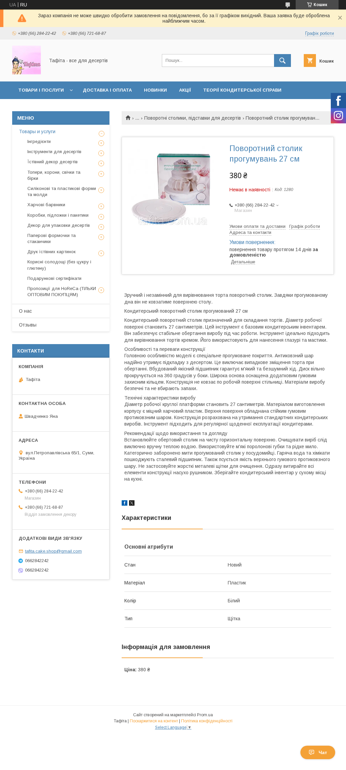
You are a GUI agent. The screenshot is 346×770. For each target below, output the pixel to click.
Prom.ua (205, 715)
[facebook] (124, 504)
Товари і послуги (41, 90)
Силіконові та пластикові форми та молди (61, 191)
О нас (25, 311)
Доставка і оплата (107, 90)
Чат (323, 752)
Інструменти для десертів (54, 151)
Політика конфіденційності (206, 721)
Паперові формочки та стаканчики (51, 238)
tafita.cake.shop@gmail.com (53, 551)
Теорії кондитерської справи (242, 90)
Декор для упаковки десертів (58, 225)
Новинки (155, 90)
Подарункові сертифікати (54, 278)
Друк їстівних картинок (51, 251)
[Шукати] (282, 60)
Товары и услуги (37, 131)
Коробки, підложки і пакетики (58, 215)
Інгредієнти (39, 141)
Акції (185, 90)
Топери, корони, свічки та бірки (53, 175)
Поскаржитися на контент (154, 721)
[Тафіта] (26, 72)
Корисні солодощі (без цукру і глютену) (59, 264)
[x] (131, 504)
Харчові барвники (46, 204)
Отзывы (27, 325)
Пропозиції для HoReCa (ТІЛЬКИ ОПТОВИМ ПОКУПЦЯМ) (61, 291)
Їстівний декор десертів (52, 161)
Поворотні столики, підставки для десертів (192, 118)
